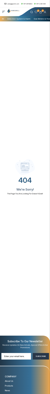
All (3, 19)
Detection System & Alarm (19, 19)
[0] (40, 12)
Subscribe (41, 356)
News (7, 390)
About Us (9, 381)
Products (9, 386)
